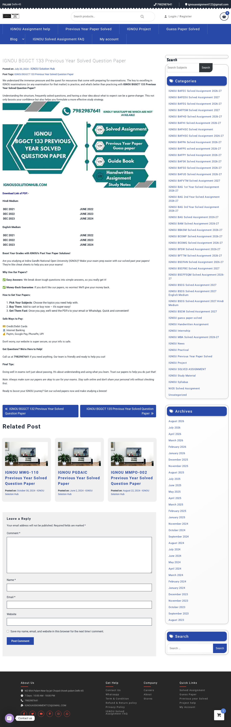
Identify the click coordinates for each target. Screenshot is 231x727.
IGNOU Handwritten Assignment (189, 324)
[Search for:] (190, 648)
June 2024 (175, 555)
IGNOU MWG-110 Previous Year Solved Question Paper (26, 478)
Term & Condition (117, 698)
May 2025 (174, 491)
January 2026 (177, 453)
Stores (148, 698)
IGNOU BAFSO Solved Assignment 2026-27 (195, 167)
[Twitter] (32, 714)
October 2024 (177, 530)
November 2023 (178, 600)
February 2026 (177, 446)
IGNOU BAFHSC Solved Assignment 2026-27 (196, 135)
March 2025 (176, 504)
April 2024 (175, 568)
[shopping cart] (224, 16)
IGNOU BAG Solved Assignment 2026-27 (193, 217)
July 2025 (174, 478)
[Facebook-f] (24, 714)
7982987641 (164, 4)
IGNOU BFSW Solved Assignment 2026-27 (194, 249)
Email (11, 597)
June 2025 (175, 485)
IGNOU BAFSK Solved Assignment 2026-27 (195, 161)
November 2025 (178, 466)
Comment (13, 533)
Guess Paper (188, 694)
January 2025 (177, 517)
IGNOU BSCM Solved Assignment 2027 (193, 311)
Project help (188, 703)
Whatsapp (112, 694)
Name (11, 580)
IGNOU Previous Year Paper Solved (190, 356)
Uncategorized (178, 394)
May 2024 (174, 562)
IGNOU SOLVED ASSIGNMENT (187, 369)
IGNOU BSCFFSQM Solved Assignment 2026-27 (196, 276)
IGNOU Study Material (182, 375)
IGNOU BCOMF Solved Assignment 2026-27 (195, 236)
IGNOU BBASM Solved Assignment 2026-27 (195, 230)
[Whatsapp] (67, 714)
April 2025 (175, 498)
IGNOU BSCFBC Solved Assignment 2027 (194, 268)
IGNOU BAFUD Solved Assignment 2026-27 (195, 174)
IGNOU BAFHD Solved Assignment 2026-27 (195, 116)
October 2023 (177, 607)
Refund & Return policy (121, 703)
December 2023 (178, 594)
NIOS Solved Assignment (184, 388)
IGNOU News (177, 343)
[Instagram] (58, 714)
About (148, 694)
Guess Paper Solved (183, 29)
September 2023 (179, 613)
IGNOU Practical (179, 350)
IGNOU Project (139, 29)
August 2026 (176, 421)
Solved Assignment (192, 690)
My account (109, 39)
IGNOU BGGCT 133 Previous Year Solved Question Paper (44, 74)
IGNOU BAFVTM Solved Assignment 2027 (194, 180)
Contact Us (113, 690)
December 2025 (178, 459)
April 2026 (175, 434)
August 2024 (176, 543)
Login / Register (180, 16)
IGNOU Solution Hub (43, 68)
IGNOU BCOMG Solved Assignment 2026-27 (196, 242)
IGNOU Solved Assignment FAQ (58, 39)
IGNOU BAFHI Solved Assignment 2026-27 (195, 123)
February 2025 (177, 511)
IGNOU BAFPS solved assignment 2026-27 (195, 148)
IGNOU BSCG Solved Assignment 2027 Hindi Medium (196, 303)
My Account (187, 707)
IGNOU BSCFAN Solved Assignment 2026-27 (196, 262)
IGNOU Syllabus (178, 382)
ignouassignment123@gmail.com (207, 4)
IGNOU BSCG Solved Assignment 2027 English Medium (192, 293)
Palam (7, 4)
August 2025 (176, 472)
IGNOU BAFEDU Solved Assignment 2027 (194, 97)
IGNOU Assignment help (30, 29)
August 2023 (176, 620)
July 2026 (174, 427)
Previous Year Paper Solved (89, 29)
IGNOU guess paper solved (185, 317)
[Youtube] (41, 714)
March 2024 (176, 575)
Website (11, 614)
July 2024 (174, 549)
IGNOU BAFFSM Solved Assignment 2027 (194, 110)
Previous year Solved (194, 698)
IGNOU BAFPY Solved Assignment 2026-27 (195, 155)
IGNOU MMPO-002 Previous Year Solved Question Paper (132, 478)
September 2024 (179, 536)
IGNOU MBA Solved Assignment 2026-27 (194, 337)
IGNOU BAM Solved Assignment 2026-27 (194, 223)
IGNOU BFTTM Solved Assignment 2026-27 (195, 255)
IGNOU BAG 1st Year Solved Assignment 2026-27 (194, 188)
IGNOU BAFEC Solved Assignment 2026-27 (195, 90)
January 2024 (177, 587)
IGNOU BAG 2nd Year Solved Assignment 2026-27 (194, 198)
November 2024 (178, 523)
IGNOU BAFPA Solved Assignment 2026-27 (195, 142)
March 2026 (176, 440)
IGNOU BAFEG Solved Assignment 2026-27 (195, 103)
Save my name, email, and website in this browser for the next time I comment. (57, 631)
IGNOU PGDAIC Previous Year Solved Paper (79, 478)
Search (141, 17)
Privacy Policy (115, 707)
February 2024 (177, 581)
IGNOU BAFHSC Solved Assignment (191, 129)
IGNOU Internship (179, 330)
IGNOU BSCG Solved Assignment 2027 (192, 285)
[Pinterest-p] (50, 714)
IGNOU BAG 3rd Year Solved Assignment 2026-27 (194, 209)
